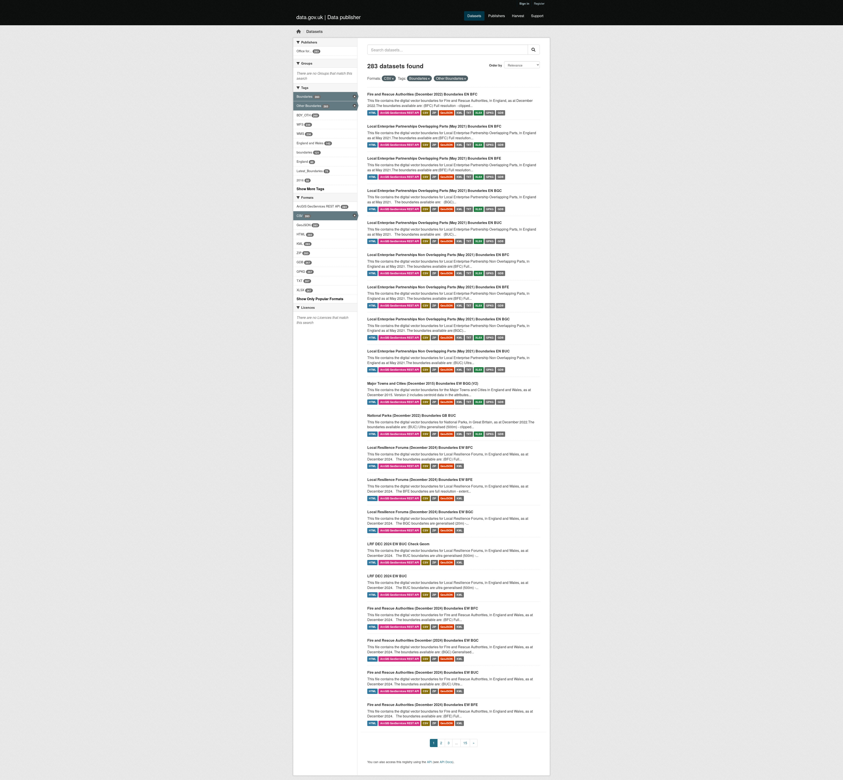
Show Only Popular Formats (320, 298)
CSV (425, 113)
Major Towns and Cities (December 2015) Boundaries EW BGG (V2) (422, 383)
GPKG (490, 113)
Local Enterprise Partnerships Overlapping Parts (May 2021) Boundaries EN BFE (434, 158)
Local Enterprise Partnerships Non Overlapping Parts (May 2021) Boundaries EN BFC (438, 254)
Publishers (496, 15)
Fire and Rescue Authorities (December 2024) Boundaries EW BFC (422, 608)
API (429, 762)
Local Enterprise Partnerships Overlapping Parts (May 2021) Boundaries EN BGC (434, 190)
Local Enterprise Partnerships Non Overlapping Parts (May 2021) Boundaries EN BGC (438, 318)
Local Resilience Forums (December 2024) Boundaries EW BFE (420, 479)
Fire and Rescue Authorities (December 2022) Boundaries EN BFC (422, 94)
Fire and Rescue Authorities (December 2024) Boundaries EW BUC (423, 672)
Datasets (474, 15)
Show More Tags (310, 188)
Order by (495, 65)
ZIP (434, 113)
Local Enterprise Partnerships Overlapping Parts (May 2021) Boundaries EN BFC (434, 126)
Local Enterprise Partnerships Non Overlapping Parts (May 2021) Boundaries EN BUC (438, 351)
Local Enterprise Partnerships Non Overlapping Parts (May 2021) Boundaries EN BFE (438, 286)
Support (537, 15)
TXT (468, 113)
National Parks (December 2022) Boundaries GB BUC (411, 415)
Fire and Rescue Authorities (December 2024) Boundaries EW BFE (422, 704)
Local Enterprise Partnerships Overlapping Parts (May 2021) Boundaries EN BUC (434, 222)
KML (459, 113)
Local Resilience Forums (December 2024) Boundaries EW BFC (420, 447)
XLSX (478, 113)
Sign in (524, 3)
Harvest (518, 15)
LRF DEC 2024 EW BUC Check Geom (398, 543)
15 (465, 742)
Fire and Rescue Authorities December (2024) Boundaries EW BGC (423, 640)
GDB (501, 113)
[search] (534, 50)
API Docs (446, 762)
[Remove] (393, 78)
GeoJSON (446, 113)
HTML (372, 113)
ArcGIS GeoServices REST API (399, 113)
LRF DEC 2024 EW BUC (387, 575)
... (456, 742)
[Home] (298, 31)
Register (539, 3)
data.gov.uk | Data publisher (328, 17)
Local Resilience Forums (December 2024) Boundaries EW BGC (420, 511)
